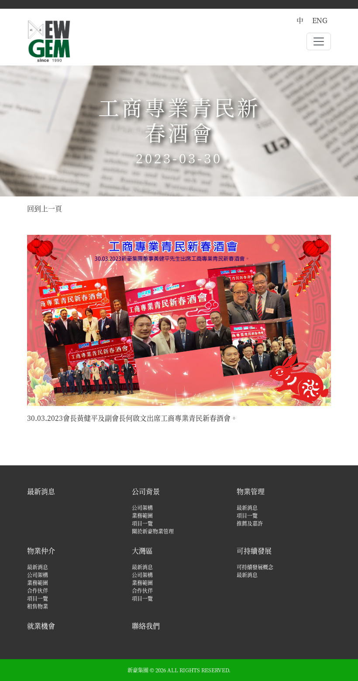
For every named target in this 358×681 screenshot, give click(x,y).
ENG (319, 20)
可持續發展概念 (255, 567)
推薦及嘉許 (250, 523)
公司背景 (146, 491)
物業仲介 (41, 551)
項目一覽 (142, 523)
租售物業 (37, 606)
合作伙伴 (37, 590)
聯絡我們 (146, 626)
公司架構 (142, 507)
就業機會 (41, 626)
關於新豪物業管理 (153, 531)
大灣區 (142, 551)
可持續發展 (254, 551)
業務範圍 (142, 515)
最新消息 (41, 491)
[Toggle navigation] (318, 41)
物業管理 (251, 491)
